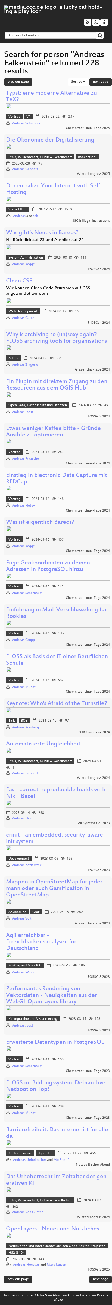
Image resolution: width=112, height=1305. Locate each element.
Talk (11, 721)
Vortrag (14, 117)
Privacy (102, 1295)
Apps (71, 1295)
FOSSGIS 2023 (99, 977)
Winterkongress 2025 (93, 174)
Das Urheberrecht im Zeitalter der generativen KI (57, 1180)
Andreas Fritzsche (25, 459)
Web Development (22, 311)
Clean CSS (19, 281)
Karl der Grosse (20, 1153)
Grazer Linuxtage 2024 (92, 370)
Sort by (77, 82)
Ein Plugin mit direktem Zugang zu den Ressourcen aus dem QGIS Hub (56, 385)
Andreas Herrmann (26, 818)
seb (35, 216)
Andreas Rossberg (25, 727)
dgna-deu (45, 1153)
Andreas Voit (22, 919)
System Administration (25, 258)
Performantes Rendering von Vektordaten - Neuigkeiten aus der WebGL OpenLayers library (51, 995)
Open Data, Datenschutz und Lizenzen (37, 405)
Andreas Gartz (23, 318)
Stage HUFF (17, 209)
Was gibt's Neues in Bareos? (42, 233)
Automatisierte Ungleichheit (43, 744)
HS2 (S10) (16, 1253)
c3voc (58, 1300)
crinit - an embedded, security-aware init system (54, 838)
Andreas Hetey (23, 506)
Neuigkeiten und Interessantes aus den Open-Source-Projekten (56, 1246)
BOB (24, 721)
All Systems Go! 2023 (94, 823)
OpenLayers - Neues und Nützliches (52, 1229)
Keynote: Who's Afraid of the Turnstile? (56, 703)
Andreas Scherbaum (27, 593)
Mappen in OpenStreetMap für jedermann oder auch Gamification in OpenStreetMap (55, 889)
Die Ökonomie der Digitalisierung (50, 140)
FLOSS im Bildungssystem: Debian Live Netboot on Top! (55, 1086)
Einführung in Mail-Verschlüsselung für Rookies (56, 613)
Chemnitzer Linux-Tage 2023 (88, 1071)
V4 (28, 117)
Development (18, 859)
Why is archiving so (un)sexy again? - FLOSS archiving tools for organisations (56, 338)
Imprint (86, 1295)
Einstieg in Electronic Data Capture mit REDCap (56, 479)
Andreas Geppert (25, 169)
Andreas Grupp (23, 640)
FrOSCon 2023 (99, 870)
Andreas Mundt (24, 687)
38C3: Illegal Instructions (91, 221)
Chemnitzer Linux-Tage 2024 (88, 463)
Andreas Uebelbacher (29, 1160)
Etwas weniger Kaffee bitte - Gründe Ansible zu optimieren (53, 432)
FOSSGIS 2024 (99, 417)
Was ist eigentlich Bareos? (40, 522)
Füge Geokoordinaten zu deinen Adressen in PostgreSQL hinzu (48, 566)
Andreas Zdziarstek (27, 865)
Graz (36, 912)
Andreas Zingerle (25, 365)
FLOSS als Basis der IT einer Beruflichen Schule (57, 660)
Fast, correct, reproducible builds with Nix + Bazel (55, 793)
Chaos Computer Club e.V (27, 1295)
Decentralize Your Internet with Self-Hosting (54, 189)
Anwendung (17, 912)
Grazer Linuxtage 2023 (92, 923)
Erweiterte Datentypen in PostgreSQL (55, 1042)
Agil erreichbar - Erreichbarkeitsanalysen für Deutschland (41, 942)
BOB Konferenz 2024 (94, 732)
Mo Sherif (61, 1160)
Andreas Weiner (24, 972)
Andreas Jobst (22, 412)
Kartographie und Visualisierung (32, 1019)
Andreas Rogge (23, 264)
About (57, 1295)
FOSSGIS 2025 (99, 1270)
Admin (13, 358)
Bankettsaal (87, 157)
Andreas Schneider (26, 123)
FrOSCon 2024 (99, 269)
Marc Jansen (56, 1265)
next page (100, 82)
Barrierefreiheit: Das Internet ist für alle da (57, 1133)
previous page (18, 82)
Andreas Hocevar (26, 1265)
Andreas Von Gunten (27, 1212)
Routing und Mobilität (25, 966)
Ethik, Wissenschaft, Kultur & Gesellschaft (40, 157)
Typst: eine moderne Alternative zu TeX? (51, 96)
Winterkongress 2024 (93, 778)
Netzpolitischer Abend (93, 1165)
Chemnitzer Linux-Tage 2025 (88, 128)
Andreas (19, 216)
